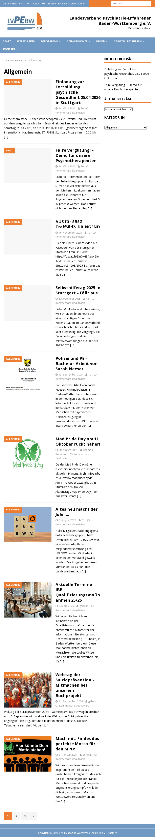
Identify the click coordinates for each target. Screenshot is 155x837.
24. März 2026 (67, 108)
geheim (83, 606)
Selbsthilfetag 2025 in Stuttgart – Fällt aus (78, 290)
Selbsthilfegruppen (128, 41)
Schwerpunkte (77, 41)
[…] (6, 137)
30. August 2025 (68, 450)
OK (142, 832)
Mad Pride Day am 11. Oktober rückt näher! (78, 441)
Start (7, 41)
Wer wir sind (26, 41)
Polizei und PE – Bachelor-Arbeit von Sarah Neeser (77, 363)
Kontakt (9, 49)
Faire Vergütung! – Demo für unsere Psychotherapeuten (76, 155)
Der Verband (49, 41)
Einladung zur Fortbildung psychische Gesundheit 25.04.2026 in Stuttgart (126, 73)
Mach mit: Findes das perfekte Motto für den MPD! (77, 744)
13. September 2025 (71, 374)
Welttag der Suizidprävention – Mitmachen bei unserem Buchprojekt (75, 685)
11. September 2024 (71, 701)
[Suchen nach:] (131, 3)
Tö (82, 108)
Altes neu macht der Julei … (77, 511)
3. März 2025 (66, 606)
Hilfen (100, 41)
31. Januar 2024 (68, 754)
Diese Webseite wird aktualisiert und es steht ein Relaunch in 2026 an (44, 3)
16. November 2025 (70, 232)
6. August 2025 (67, 520)
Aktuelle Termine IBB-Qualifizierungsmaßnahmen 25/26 (78, 592)
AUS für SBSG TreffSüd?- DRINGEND (78, 224)
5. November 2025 (70, 298)
